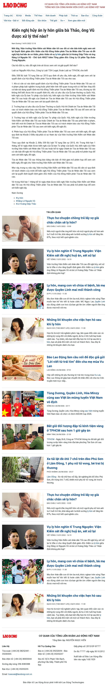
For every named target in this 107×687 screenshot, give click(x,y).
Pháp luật (63, 15)
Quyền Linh (100, 301)
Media (28, 15)
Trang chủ (8, 15)
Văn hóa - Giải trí (11, 20)
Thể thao (38, 15)
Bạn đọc (85, 15)
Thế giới (53, 20)
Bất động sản (28, 20)
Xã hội (19, 15)
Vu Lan (97, 375)
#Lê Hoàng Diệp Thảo (26, 204)
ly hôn (58, 54)
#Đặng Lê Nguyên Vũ (25, 201)
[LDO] (23, 229)
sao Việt (88, 411)
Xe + (62, 20)
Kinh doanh (51, 15)
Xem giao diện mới (76, 20)
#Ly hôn (19, 198)
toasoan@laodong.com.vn (20, 674)
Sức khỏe (42, 20)
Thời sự (74, 15)
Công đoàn (97, 15)
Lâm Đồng (52, 477)
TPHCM (50, 439)
